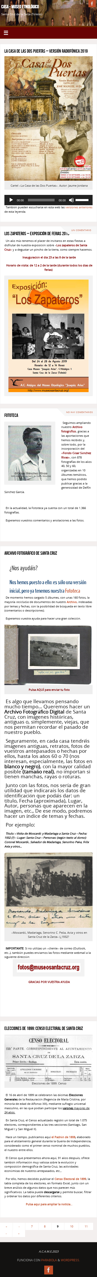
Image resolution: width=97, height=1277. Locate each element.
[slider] (83, 199)
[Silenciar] (71, 200)
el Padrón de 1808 (63, 1137)
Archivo (72, 602)
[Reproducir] (11, 200)
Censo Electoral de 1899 (70, 1179)
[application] (48, 200)
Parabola (49, 1260)
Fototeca (11, 415)
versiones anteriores (78, 207)
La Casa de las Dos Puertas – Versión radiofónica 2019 (46, 51)
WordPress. (70, 1260)
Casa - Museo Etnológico (20, 6)
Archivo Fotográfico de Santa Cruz (30, 553)
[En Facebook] (92, 3)
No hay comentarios (79, 412)
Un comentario (81, 230)
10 (71, 1226)
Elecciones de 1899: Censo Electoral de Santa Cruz (43, 1028)
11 (86, 1226)
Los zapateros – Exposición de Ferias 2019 (36, 233)
